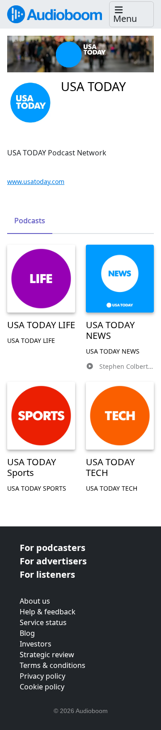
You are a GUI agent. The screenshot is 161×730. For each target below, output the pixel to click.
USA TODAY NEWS (110, 330)
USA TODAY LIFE (41, 325)
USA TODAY (93, 86)
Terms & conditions (52, 665)
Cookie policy (42, 687)
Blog (27, 633)
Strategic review (47, 654)
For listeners (47, 574)
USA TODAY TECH (110, 467)
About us (35, 601)
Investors (35, 644)
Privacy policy (42, 676)
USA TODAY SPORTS (36, 488)
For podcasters (52, 548)
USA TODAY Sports (31, 467)
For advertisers (53, 561)
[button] (131, 14)
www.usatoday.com (35, 181)
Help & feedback (48, 612)
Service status (43, 622)
